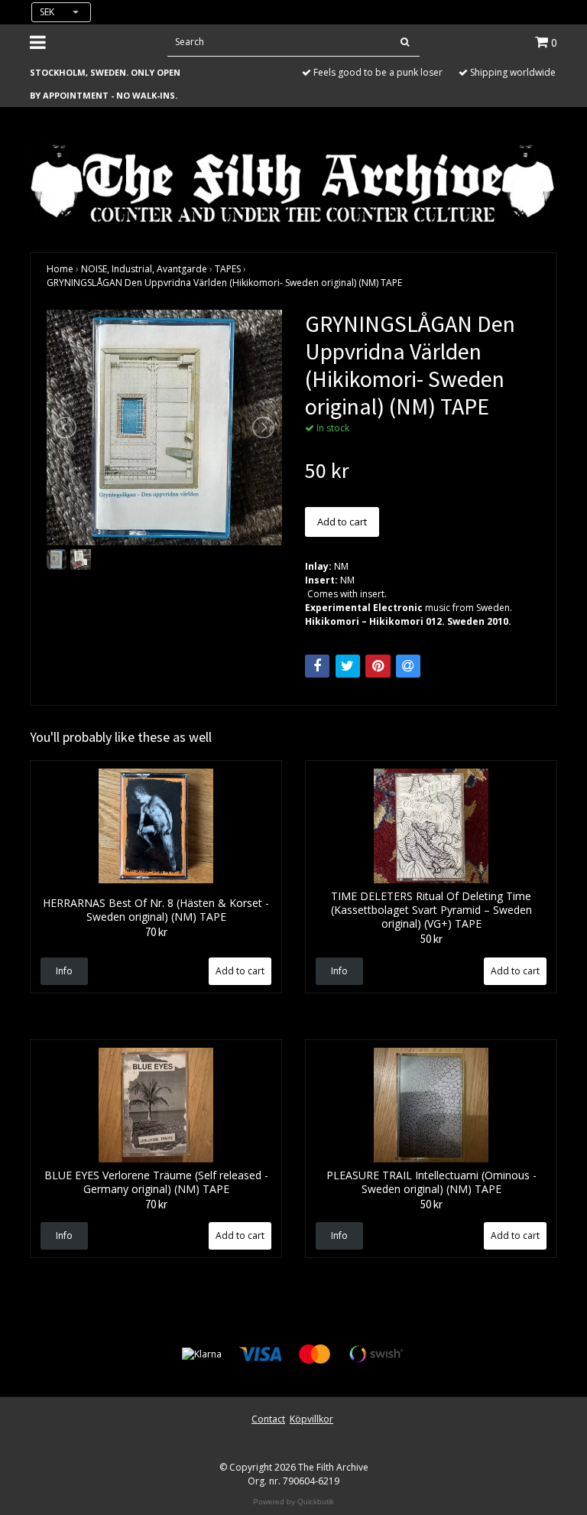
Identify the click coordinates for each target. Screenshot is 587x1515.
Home (60, 268)
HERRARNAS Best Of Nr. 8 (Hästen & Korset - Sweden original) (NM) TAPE (156, 910)
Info (64, 970)
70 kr (156, 932)
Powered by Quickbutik (293, 1501)
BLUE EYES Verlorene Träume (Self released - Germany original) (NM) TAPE (156, 1182)
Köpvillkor (311, 1419)
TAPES (228, 268)
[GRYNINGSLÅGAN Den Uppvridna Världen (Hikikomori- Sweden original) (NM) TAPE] (164, 427)
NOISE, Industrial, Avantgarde (144, 268)
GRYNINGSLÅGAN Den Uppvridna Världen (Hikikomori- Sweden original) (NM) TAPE (224, 282)
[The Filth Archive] (293, 181)
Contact (268, 1419)
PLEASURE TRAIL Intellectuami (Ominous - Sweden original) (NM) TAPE (431, 1182)
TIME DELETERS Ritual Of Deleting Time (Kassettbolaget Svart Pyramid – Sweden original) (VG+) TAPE (431, 910)
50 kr (431, 938)
